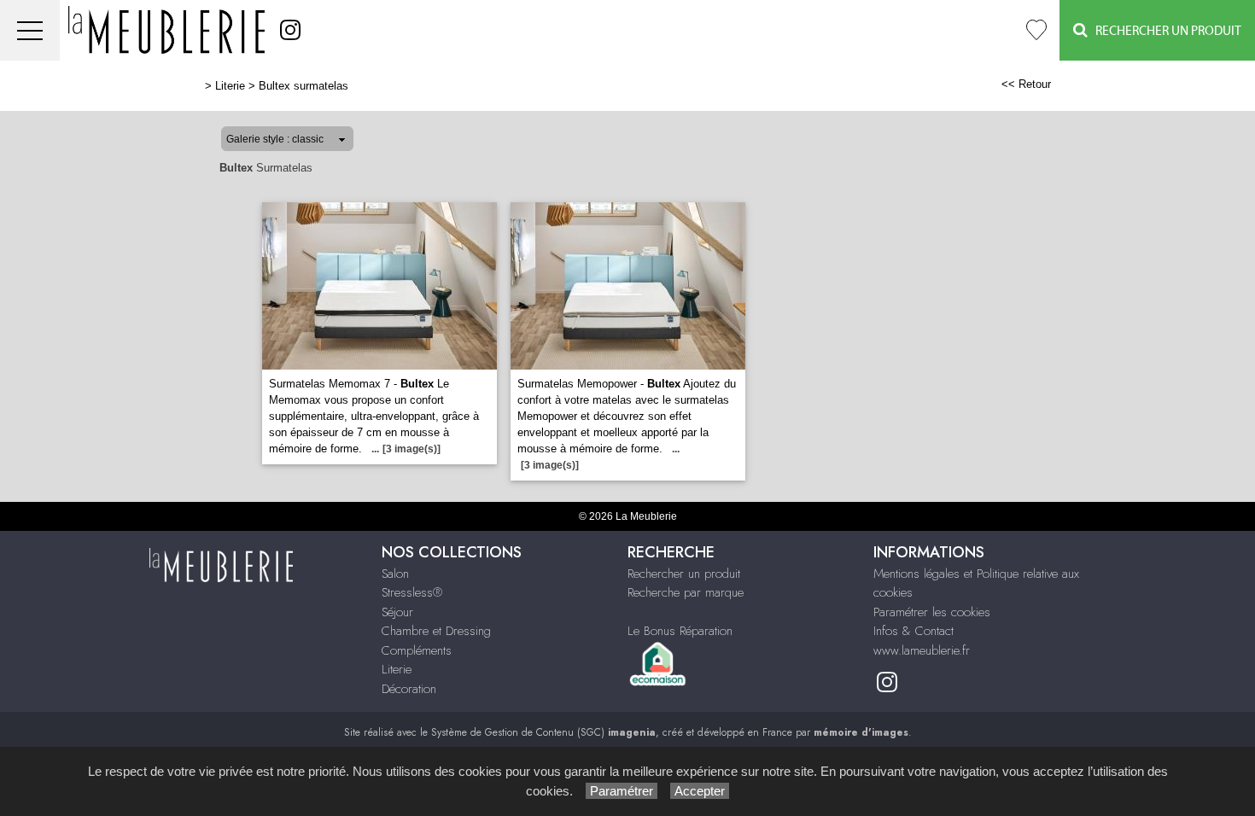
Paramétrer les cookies (931, 612)
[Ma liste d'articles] (1036, 30)
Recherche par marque (686, 592)
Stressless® (412, 592)
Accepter (699, 791)
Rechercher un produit (684, 573)
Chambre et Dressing (436, 630)
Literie (230, 85)
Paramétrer (622, 791)
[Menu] (30, 30)
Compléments (417, 650)
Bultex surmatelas (303, 85)
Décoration (409, 688)
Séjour (397, 612)
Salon (395, 573)
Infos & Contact (913, 630)
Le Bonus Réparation (680, 630)
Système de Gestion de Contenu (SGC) (543, 732)
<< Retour (1026, 84)
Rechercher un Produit (1164, 31)
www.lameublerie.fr (921, 650)
